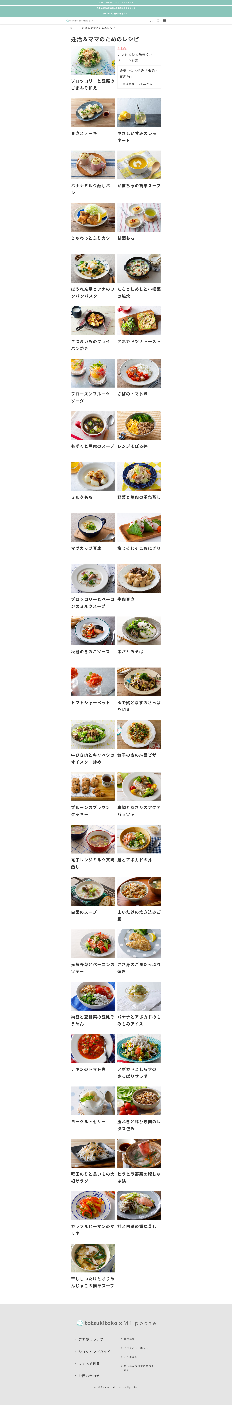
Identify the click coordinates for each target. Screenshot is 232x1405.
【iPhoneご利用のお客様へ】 (116, 13)
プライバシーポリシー (137, 1348)
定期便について (91, 1339)
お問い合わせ (89, 1375)
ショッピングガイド (95, 1351)
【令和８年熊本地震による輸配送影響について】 (116, 8)
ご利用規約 (131, 1357)
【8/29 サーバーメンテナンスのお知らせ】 (116, 2)
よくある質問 (89, 1363)
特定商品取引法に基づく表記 (139, 1368)
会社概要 (129, 1339)
